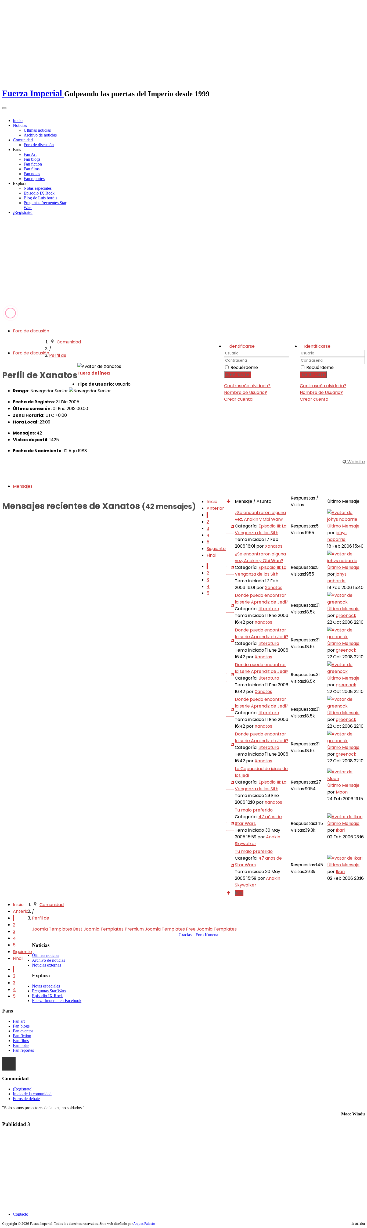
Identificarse (313, 374)
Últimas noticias (37, 130)
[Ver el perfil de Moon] (345, 778)
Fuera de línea (93, 373)
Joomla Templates (52, 929)
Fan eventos (23, 1031)
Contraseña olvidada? (323, 386)
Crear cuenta (314, 399)
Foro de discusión (39, 144)
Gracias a (187, 934)
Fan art (19, 1021)
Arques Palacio (144, 1224)
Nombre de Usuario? (321, 392)
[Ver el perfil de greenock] (345, 602)
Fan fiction (33, 164)
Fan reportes (34, 178)
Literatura (268, 609)
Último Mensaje (343, 526)
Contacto (20, 1214)
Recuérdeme (320, 367)
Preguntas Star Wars (49, 991)
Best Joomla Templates (98, 929)
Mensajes (23, 486)
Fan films (31, 169)
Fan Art (30, 154)
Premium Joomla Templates (155, 929)
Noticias (20, 125)
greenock (346, 615)
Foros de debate (26, 1098)
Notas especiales (38, 188)
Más (239, 893)
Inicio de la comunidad (32, 1093)
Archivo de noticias (40, 135)
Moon (342, 792)
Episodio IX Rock (39, 193)
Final (211, 555)
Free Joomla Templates (211, 929)
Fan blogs (32, 159)
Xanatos (273, 546)
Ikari (340, 830)
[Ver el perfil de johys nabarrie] (345, 519)
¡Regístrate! (23, 212)
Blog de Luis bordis (40, 198)
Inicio (18, 120)
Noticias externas (46, 965)
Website (355, 462)
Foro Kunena (207, 934)
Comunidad (23, 140)
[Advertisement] (183, 264)
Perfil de (57, 355)
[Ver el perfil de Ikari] (344, 817)
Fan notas (32, 173)
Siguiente (216, 548)
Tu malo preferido (254, 810)
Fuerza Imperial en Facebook (56, 1000)
